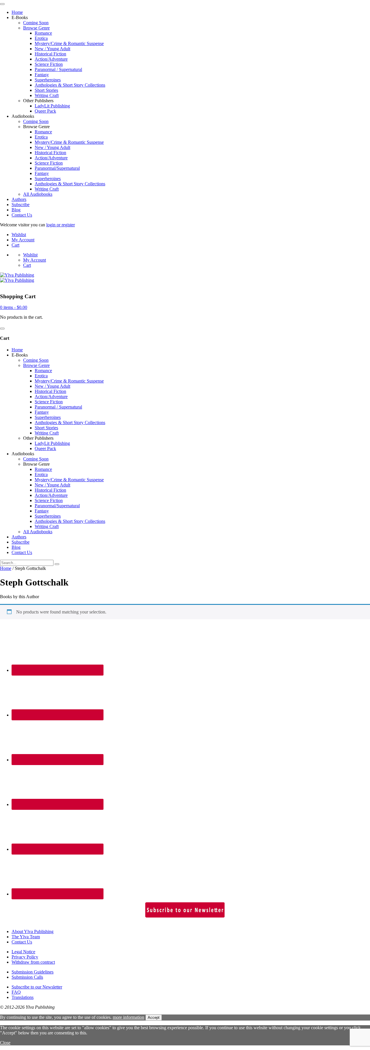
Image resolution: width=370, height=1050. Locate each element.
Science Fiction (49, 64)
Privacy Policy (25, 956)
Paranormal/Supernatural (57, 168)
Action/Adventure (51, 59)
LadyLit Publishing (52, 105)
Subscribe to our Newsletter (37, 986)
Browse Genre (36, 27)
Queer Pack (45, 111)
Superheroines (48, 79)
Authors (19, 199)
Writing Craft (47, 95)
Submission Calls (27, 977)
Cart (15, 245)
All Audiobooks (37, 194)
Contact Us (22, 214)
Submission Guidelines (32, 971)
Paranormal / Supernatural (58, 69)
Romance (43, 33)
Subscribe (20, 204)
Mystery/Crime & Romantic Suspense (69, 43)
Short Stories (46, 90)
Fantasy (42, 74)
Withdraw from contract (33, 962)
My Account (23, 239)
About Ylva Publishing (32, 931)
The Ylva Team (26, 936)
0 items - (13, 307)
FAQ (16, 992)
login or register (60, 224)
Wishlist (19, 234)
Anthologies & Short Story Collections (70, 85)
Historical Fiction (50, 53)
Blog (16, 209)
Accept (154, 1017)
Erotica (41, 38)
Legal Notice (23, 951)
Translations (23, 997)
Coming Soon (36, 22)
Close (5, 1042)
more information (128, 1017)
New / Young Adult (52, 48)
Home (17, 12)
